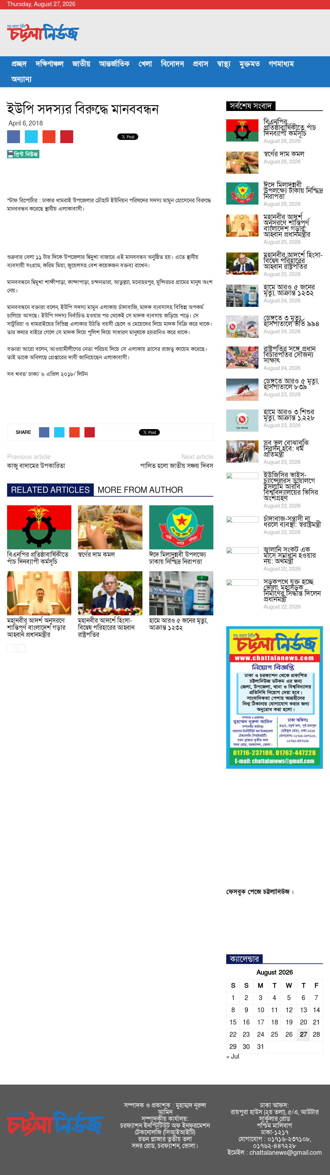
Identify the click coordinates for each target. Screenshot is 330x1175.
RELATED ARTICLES (50, 490)
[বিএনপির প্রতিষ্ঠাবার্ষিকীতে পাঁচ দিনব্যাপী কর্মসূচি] (39, 527)
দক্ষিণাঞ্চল (49, 64)
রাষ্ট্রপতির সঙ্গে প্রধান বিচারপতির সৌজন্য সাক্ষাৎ (289, 354)
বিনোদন (172, 64)
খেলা (145, 64)
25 (274, 1035)
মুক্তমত (249, 64)
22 (233, 1035)
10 (260, 1010)
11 (274, 1010)
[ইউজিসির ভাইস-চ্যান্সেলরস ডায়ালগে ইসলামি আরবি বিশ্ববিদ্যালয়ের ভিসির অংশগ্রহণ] (242, 484)
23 (246, 1035)
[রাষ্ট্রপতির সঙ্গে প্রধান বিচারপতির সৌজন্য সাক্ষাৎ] (242, 357)
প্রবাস (200, 64)
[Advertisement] (124, 179)
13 (303, 1010)
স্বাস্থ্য (223, 64)
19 (289, 1022)
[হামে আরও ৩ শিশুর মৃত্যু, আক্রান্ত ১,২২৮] (242, 420)
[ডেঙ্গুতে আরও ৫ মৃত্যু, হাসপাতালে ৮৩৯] (242, 390)
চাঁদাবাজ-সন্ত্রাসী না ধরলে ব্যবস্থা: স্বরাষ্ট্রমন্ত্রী (292, 521)
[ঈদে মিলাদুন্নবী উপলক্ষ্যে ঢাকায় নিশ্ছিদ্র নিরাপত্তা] (181, 527)
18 (274, 1022)
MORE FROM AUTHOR (140, 490)
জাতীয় (81, 64)
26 (289, 1035)
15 (233, 1022)
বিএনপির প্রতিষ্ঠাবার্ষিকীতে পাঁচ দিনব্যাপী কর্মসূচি (37, 558)
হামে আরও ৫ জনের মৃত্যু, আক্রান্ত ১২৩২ (178, 624)
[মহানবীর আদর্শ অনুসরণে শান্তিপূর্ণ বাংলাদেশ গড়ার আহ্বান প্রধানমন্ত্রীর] (39, 593)
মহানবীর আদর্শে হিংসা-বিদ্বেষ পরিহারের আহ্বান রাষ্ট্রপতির (106, 628)
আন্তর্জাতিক (114, 64)
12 (289, 1010)
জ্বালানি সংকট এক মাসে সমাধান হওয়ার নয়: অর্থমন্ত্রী (290, 555)
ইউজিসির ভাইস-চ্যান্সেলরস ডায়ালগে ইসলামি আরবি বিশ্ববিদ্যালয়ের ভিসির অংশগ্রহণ (291, 487)
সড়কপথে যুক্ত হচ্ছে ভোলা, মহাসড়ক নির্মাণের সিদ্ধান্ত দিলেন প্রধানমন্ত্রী (292, 590)
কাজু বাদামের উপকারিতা (36, 466)
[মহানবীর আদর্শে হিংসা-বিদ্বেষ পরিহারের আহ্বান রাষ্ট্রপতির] (110, 593)
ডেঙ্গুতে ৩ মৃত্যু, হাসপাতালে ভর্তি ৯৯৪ (292, 321)
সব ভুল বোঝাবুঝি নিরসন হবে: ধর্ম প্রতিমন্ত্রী (286, 448)
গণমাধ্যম (281, 64)
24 (260, 1035)
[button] (315, 71)
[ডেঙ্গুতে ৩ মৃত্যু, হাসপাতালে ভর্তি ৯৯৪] (242, 327)
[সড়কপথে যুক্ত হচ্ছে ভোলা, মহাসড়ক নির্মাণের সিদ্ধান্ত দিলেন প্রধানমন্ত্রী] (242, 590)
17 (260, 1022)
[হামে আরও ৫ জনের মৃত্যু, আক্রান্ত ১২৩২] (181, 593)
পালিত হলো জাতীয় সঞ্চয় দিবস (176, 466)
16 (246, 1022)
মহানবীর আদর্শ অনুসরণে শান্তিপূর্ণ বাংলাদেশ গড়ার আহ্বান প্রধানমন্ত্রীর (36, 628)
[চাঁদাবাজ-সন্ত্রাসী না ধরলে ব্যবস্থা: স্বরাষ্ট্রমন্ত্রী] (242, 527)
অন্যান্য (22, 79)
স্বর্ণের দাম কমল (96, 555)
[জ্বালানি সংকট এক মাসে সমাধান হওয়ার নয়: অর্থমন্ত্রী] (242, 558)
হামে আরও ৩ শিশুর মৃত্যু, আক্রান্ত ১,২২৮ (289, 415)
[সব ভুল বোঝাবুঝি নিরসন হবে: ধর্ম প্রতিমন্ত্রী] (242, 451)
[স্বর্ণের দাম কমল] (110, 527)
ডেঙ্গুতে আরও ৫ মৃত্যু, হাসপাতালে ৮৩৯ (291, 384)
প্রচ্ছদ (19, 64)
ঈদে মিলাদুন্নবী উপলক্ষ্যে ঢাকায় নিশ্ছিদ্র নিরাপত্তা (177, 558)
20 (303, 1022)
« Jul (232, 1056)
